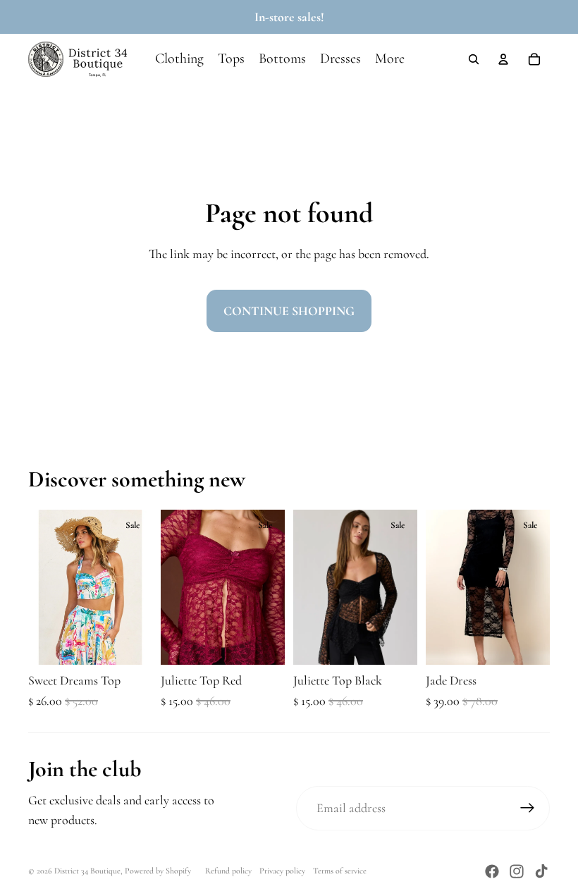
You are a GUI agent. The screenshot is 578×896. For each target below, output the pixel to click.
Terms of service (340, 871)
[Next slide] (141, 587)
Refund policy (228, 871)
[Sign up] (527, 808)
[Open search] (473, 59)
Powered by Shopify (158, 871)
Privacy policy (282, 871)
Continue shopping (289, 311)
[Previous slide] (39, 587)
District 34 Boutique (87, 871)
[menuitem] (390, 59)
